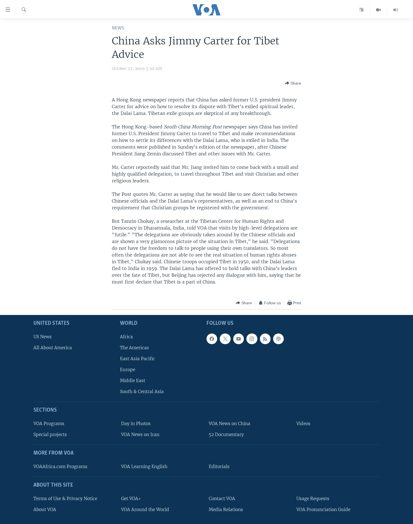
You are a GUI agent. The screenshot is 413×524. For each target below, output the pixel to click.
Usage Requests (312, 498)
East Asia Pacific (137, 358)
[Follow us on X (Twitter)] (225, 339)
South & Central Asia (142, 391)
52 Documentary (226, 434)
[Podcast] (278, 339)
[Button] (293, 83)
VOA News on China (229, 423)
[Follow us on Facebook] (211, 339)
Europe (127, 369)
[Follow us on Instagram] (251, 339)
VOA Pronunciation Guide (323, 509)
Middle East (132, 381)
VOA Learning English (144, 466)
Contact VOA (222, 498)
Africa (126, 336)
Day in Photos (136, 423)
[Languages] (361, 10)
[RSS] (265, 339)
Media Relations (226, 509)
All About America (52, 347)
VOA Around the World (145, 509)
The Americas (134, 347)
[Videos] (378, 10)
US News (42, 336)
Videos (303, 423)
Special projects (50, 434)
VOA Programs (48, 423)
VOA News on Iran (140, 434)
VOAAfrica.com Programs (60, 466)
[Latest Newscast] (395, 10)
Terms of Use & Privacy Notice (65, 498)
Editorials (219, 466)
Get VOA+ (131, 498)
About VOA (44, 509)
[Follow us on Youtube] (238, 339)
